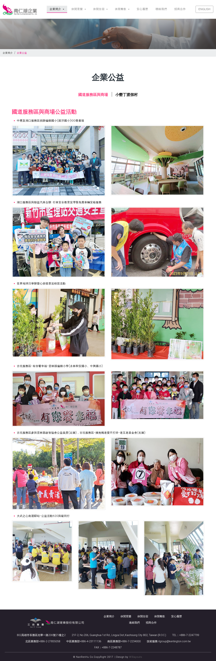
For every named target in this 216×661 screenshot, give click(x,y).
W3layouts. (136, 657)
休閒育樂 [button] (77, 9)
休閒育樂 (125, 616)
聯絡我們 (161, 9)
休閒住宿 (142, 616)
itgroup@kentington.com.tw (174, 641)
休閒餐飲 (159, 616)
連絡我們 (134, 622)
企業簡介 (8, 53)
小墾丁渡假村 (126, 94)
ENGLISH (204, 9)
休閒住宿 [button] (99, 9)
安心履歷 (142, 9)
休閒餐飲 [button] (121, 9)
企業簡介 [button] (58, 9)
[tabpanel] (108, 352)
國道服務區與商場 (93, 94)
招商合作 (180, 9)
